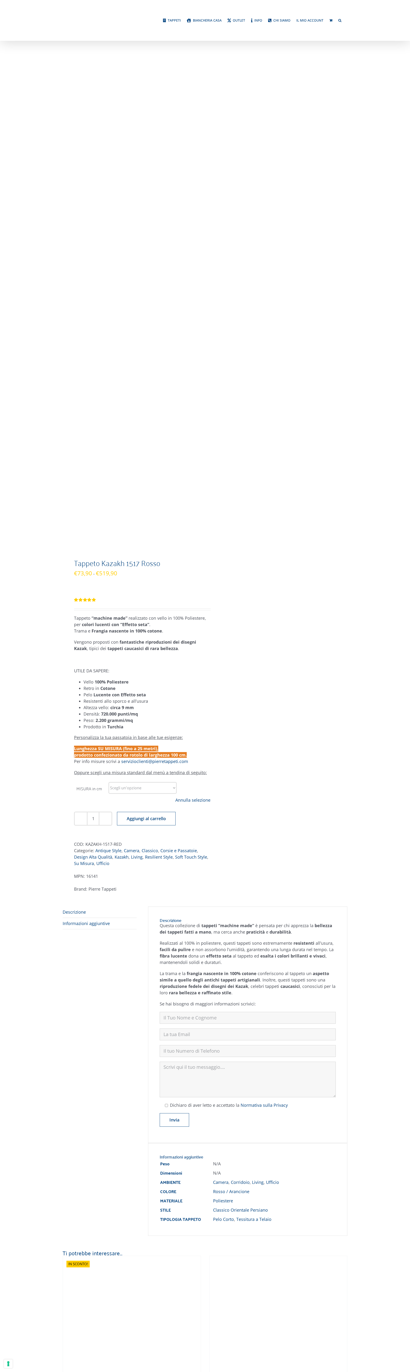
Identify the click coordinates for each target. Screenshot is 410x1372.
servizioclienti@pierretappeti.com (154, 761)
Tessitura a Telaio (253, 1219)
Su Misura (84, 863)
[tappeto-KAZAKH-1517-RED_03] (131, 301)
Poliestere (223, 1201)
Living (137, 857)
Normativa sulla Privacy (264, 1105)
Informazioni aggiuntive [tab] (86, 923)
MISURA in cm (89, 788)
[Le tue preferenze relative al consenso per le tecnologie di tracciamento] (8, 1363)
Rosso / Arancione (231, 1191)
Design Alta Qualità (93, 857)
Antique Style (108, 850)
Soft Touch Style (191, 857)
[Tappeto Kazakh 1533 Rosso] (122, 1259)
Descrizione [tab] (74, 912)
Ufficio (102, 863)
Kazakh (122, 857)
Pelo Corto (223, 1219)
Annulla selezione (192, 800)
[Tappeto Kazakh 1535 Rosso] (269, 1259)
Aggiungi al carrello (146, 818)
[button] (339, 20)
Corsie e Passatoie (178, 850)
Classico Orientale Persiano (240, 1210)
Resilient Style (159, 857)
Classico (150, 850)
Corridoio (240, 1182)
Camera (131, 850)
